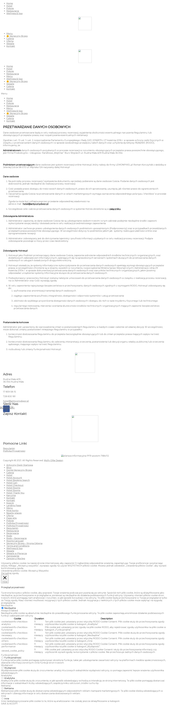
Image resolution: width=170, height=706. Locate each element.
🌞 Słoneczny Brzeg (17, 36)
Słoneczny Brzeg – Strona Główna (24, 543)
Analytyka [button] (6, 675)
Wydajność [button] (7, 665)
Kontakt (10, 46)
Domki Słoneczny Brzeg (19, 470)
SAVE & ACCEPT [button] (9, 703)
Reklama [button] (5, 685)
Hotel (9, 6)
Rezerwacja (12, 533)
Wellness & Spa (14, 13)
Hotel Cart (11, 483)
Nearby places (14, 513)
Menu (9, 33)
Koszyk (10, 503)
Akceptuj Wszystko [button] (38, 571)
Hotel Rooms (13, 488)
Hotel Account (14, 477)
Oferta (9, 41)
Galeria (10, 38)
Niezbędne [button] (7, 605)
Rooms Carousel (15, 541)
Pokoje (10, 8)
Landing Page (13, 505)
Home (9, 3)
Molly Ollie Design (53, 460)
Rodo (9, 536)
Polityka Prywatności (14, 451)
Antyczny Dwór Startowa (19, 465)
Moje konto (12, 510)
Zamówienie (12, 556)
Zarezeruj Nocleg (15, 558)
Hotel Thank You (15, 493)
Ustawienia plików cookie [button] (14, 571)
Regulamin (9, 448)
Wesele (10, 43)
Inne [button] (3, 696)
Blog (8, 467)
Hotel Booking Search (18, 480)
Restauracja (12, 11)
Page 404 (11, 518)
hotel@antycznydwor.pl (16, 401)
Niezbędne (10, 608)
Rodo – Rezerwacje (16, 538)
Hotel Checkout (15, 485)
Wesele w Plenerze (16, 553)
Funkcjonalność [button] (9, 655)
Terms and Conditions (17, 546)
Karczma (11, 495)
